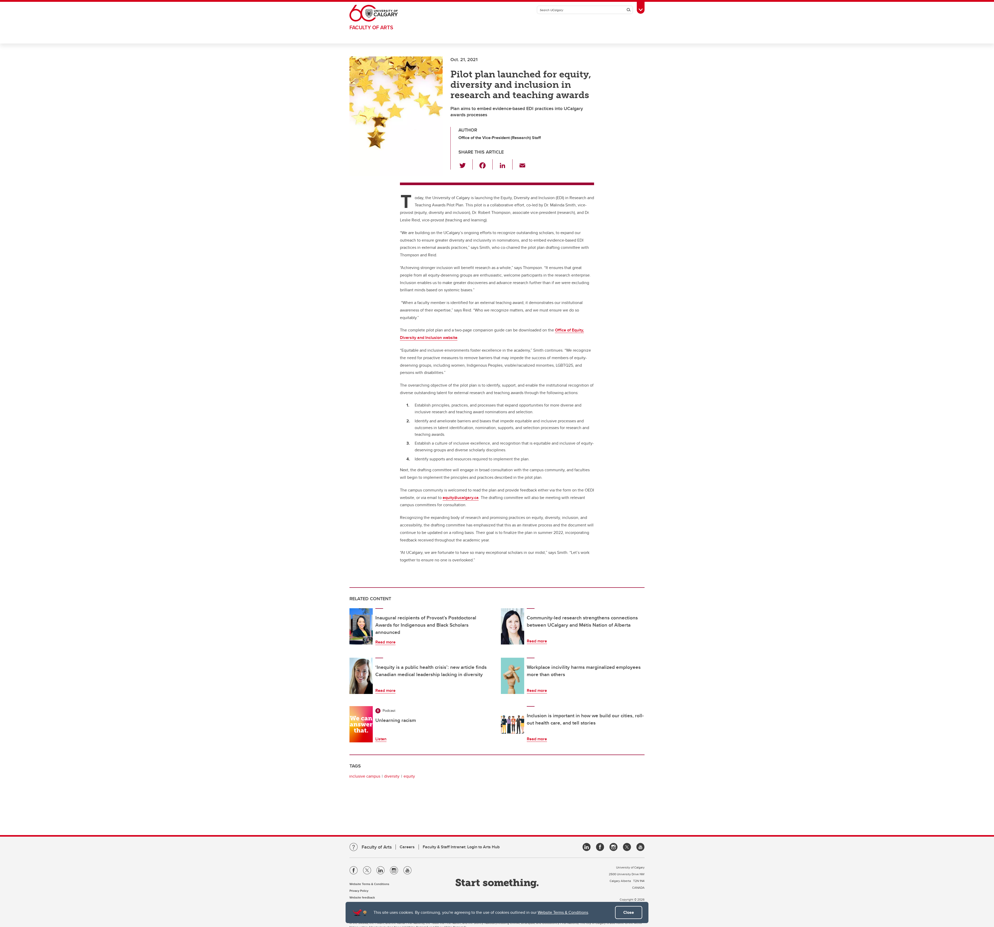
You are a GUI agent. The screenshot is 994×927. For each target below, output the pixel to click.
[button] (465, 164)
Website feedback (362, 897)
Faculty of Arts (371, 27)
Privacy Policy (358, 890)
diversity (391, 776)
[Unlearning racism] (361, 724)
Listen (380, 739)
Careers (407, 847)
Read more (385, 642)
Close (628, 912)
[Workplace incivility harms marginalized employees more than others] (512, 676)
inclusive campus (364, 776)
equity (409, 776)
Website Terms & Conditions (563, 912)
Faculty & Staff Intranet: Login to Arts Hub (461, 847)
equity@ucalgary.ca (461, 498)
